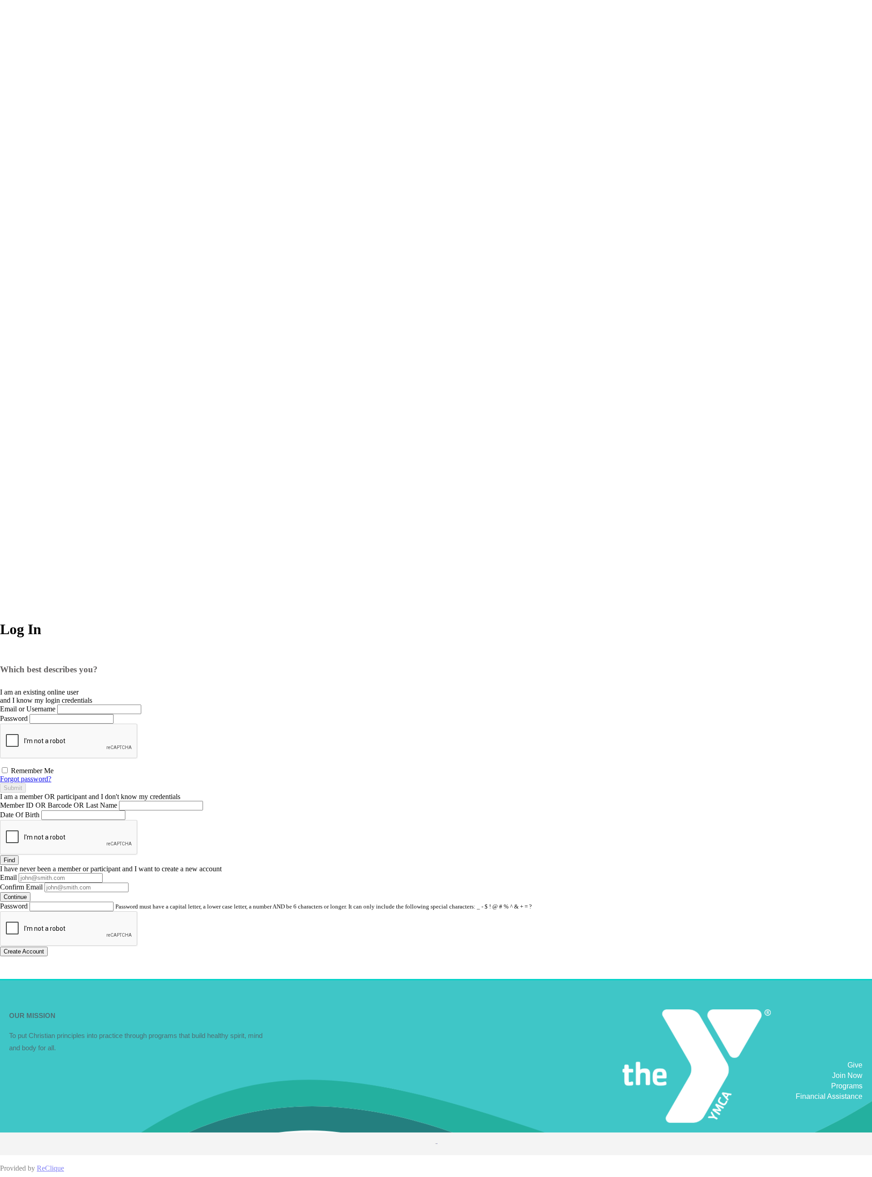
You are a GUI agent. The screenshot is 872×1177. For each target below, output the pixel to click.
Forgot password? (25, 779)
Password (14, 718)
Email (8, 877)
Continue (15, 897)
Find (9, 860)
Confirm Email (21, 887)
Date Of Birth (20, 815)
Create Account (24, 951)
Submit (13, 788)
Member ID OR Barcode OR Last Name (58, 805)
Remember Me (31, 771)
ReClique (50, 1168)
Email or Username (27, 709)
